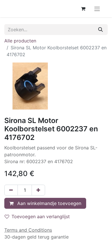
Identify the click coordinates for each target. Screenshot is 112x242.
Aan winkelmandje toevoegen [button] (48, 203)
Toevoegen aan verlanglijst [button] (40, 216)
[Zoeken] (100, 29)
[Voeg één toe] (38, 190)
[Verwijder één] (11, 190)
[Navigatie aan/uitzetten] (97, 8)
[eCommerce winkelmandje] (83, 8)
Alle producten (20, 41)
